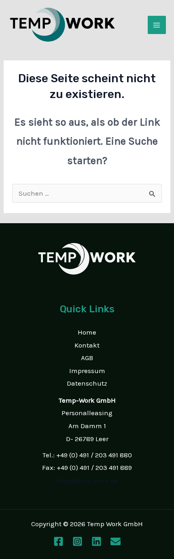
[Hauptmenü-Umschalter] (157, 25)
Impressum (87, 371)
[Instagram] (77, 541)
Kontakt (87, 345)
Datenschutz (87, 383)
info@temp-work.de (87, 480)
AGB (87, 358)
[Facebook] (58, 541)
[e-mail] (115, 541)
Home (87, 332)
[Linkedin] (96, 541)
